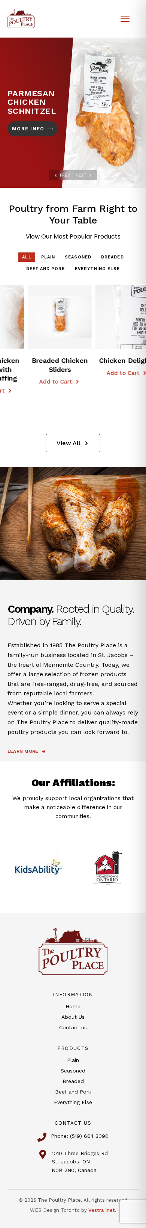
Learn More (22, 751)
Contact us (73, 1027)
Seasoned (78, 257)
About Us (73, 1017)
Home (73, 1006)
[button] (32, 316)
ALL (26, 257)
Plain (48, 257)
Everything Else (97, 268)
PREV (65, 175)
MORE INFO (28, 128)
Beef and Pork (45, 268)
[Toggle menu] (125, 18)
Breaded (112, 257)
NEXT (81, 175)
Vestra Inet (101, 1210)
